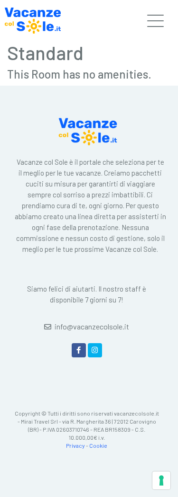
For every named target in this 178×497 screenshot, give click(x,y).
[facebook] (79, 350)
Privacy (75, 445)
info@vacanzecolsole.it (92, 326)
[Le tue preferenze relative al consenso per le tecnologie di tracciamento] (161, 480)
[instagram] (95, 350)
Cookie (98, 445)
